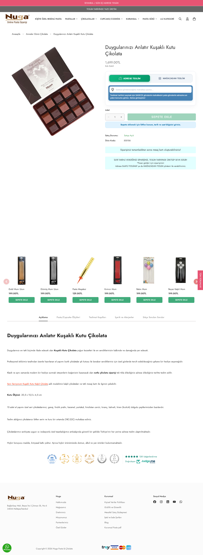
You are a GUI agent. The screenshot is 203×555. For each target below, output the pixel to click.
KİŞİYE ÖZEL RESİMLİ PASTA (48, 18)
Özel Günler (61, 527)
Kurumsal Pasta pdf (112, 527)
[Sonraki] (197, 282)
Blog (106, 522)
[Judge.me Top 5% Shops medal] (102, 459)
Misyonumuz (61, 517)
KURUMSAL (131, 18)
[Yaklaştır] (95, 46)
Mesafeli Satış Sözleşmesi (115, 512)
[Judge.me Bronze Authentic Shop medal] (89, 459)
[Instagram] (161, 501)
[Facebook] (154, 501)
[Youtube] (174, 501)
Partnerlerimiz (62, 522)
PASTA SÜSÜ (148, 18)
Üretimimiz (60, 512)
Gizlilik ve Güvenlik (112, 507)
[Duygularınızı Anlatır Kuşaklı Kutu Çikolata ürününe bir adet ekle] (121, 117)
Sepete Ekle (21, 299)
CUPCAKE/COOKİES (110, 18)
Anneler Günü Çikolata (37, 34)
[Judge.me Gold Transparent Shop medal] (64, 459)
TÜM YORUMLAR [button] (200, 280)
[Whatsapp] (180, 501)
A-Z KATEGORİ (167, 18)
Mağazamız (61, 507)
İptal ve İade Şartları (113, 517)
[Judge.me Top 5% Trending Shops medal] (114, 459)
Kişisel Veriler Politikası (114, 502)
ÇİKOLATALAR (87, 18)
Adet (107, 110)
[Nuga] (17, 19)
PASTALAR (70, 18)
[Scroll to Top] (197, 548)
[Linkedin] (167, 501)
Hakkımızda (61, 502)
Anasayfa (16, 34)
